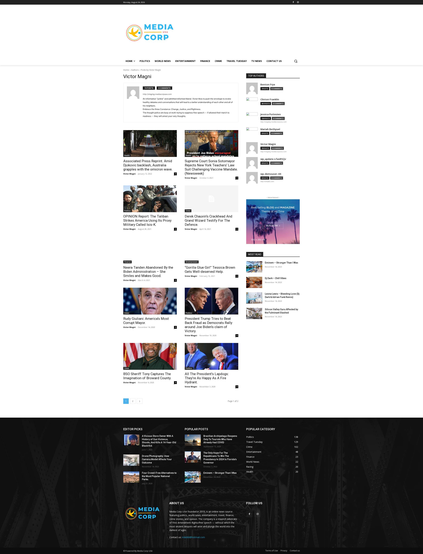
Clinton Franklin (269, 99)
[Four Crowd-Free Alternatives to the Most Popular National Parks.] (131, 477)
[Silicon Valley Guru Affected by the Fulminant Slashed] (254, 313)
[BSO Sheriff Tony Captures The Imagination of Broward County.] (150, 356)
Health (127, 155)
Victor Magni (129, 173)
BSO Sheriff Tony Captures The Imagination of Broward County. (147, 376)
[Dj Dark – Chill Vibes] (254, 282)
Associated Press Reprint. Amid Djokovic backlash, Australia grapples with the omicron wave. (148, 165)
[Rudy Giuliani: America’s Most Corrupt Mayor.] (150, 301)
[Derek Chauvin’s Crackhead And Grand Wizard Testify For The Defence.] (211, 198)
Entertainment (192, 262)
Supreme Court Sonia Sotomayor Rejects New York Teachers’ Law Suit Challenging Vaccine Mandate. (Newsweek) (211, 167)
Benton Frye (267, 84)
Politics (127, 211)
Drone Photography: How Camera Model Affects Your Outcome (157, 459)
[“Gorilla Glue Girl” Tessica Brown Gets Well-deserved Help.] (211, 250)
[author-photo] (135, 102)
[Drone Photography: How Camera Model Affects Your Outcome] (131, 460)
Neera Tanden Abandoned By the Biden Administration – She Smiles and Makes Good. (148, 271)
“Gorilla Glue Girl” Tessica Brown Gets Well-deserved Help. (210, 269)
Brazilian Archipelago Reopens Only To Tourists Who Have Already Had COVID (220, 439)
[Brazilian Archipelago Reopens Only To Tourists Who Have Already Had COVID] (193, 440)
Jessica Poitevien (270, 114)
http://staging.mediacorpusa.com (157, 94)
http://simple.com (267, 181)
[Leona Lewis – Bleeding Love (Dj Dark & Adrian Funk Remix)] (254, 298)
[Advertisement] (238, 32)
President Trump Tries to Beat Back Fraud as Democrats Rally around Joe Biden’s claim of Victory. (208, 325)
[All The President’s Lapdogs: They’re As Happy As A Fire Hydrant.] (211, 356)
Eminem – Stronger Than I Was (281, 262)
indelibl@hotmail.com (193, 537)
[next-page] (139, 401)
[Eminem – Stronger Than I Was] (254, 266)
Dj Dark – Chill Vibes (275, 278)
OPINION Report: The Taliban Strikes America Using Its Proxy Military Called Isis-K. (147, 220)
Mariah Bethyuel (270, 129)
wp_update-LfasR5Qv (273, 159)
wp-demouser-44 (270, 173)
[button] (296, 61)
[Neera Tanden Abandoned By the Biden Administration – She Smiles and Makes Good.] (150, 250)
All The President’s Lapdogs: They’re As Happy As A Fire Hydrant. (207, 378)
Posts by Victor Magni (151, 70)
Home (126, 70)
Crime (188, 211)
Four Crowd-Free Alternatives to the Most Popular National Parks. (159, 476)
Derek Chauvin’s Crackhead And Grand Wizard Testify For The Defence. (208, 220)
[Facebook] (293, 2)
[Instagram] (298, 2)
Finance (127, 262)
